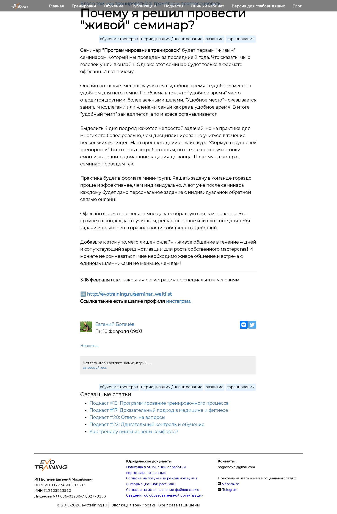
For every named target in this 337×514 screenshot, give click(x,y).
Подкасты (174, 6)
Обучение (114, 6)
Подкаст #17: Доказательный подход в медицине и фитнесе (158, 410)
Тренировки (84, 6)
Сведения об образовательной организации (165, 495)
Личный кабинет (208, 6)
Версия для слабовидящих (259, 6)
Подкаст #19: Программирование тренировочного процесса (159, 403)
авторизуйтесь (95, 368)
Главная (57, 6)
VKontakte (230, 484)
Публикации (144, 6)
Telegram (229, 489)
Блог (297, 6)
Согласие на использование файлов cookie (162, 489)
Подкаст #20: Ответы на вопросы (127, 417)
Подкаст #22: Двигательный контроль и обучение (146, 424)
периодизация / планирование (171, 39)
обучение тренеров (119, 39)
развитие (214, 39)
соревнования (241, 39)
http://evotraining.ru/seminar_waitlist (129, 294)
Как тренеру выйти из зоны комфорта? (133, 431)
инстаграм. (178, 301)
